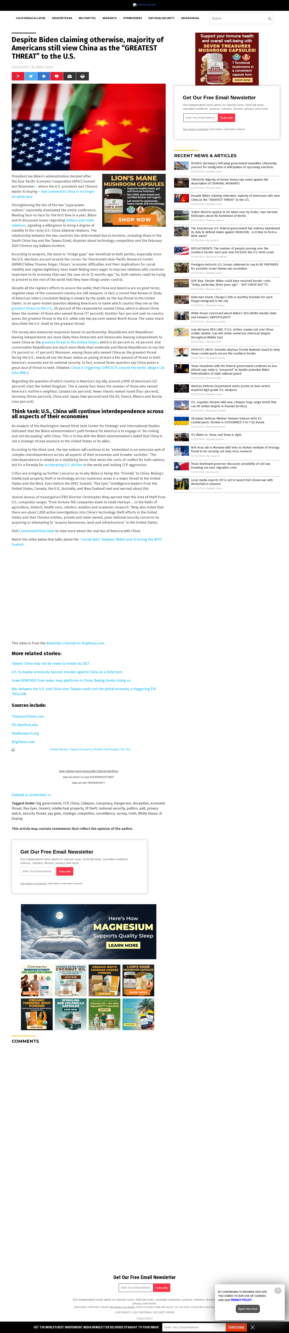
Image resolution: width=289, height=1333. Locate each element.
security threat (34, 813)
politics (132, 808)
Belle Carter (45, 67)
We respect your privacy (122, 1307)
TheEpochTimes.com (28, 716)
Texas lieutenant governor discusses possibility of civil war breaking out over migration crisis (231, 465)
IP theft (91, 808)
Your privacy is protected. (33, 883)
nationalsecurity (162, 18)
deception (141, 803)
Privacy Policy (144, 1318)
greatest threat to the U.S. (32, 308)
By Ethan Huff (213, 342)
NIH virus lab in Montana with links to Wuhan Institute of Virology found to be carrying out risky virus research (235, 449)
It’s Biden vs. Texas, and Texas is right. (216, 435)
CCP (66, 803)
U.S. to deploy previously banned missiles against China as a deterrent (67, 672)
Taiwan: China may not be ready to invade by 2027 (50, 664)
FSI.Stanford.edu (25, 725)
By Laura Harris (214, 188)
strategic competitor (78, 813)
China (74, 803)
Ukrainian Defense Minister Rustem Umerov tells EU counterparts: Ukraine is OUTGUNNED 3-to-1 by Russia (227, 420)
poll (142, 808)
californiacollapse (30, 18)
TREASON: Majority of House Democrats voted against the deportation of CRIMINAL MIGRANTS (229, 181)
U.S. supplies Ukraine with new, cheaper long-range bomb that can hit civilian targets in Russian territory (233, 404)
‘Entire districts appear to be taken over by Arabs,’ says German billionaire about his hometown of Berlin (234, 214)
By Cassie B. (213, 240)
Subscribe (236, 1327)
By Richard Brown (216, 426)
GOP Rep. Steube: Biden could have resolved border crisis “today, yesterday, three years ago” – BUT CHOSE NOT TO (230, 283)
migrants (110, 18)
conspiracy (104, 803)
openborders (132, 18)
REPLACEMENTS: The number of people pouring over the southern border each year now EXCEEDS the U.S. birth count (232, 250)
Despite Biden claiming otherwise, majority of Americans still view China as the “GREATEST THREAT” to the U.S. (235, 197)
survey (122, 813)
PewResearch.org (25, 733)
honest (44, 808)
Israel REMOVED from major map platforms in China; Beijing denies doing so (71, 680)
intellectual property (68, 808)
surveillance (105, 813)
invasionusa (190, 18)
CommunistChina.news (36, 531)
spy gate (54, 813)
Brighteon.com (23, 742)
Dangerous (122, 803)
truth (132, 813)
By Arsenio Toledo (216, 321)
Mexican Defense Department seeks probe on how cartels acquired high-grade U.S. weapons (230, 388)
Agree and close (247, 1309)
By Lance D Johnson (217, 256)
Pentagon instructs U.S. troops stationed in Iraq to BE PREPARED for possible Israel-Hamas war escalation (234, 266)
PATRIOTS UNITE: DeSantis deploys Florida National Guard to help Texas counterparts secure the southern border (235, 351)
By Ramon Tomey (215, 305)
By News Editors (215, 220)
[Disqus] (89, 1100)
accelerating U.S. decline (63, 465)
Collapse (87, 803)
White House (148, 813)
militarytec (87, 18)
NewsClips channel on (75, 643)
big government (48, 803)
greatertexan (62, 18)
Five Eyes (30, 808)
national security (112, 808)
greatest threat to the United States (70, 342)
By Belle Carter (214, 171)
